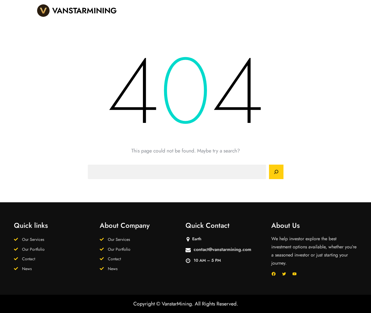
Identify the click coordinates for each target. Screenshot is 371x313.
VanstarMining (84, 10)
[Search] (276, 172)
